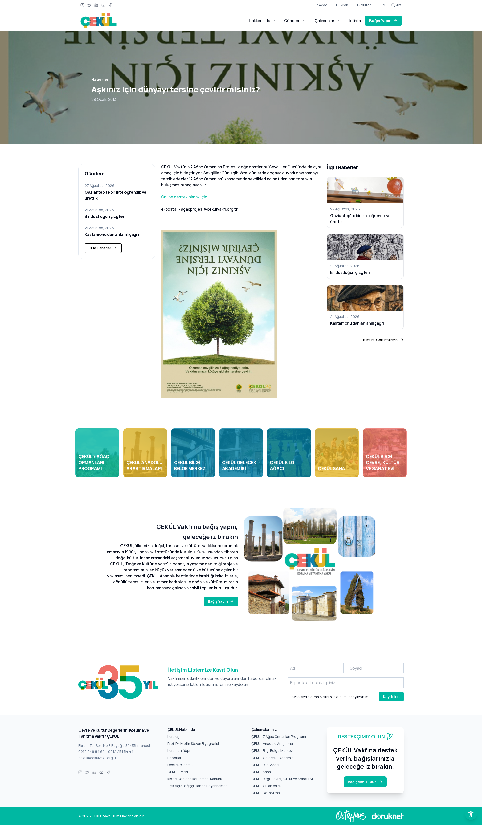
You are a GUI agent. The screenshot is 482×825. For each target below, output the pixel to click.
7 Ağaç (321, 5)
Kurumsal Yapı (178, 750)
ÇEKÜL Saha (261, 771)
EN (383, 5)
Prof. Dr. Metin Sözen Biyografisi (193, 743)
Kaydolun (391, 696)
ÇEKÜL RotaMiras (265, 792)
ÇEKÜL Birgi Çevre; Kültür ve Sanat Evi (282, 778)
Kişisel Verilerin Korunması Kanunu (194, 778)
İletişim (354, 20)
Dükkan (342, 5)
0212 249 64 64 (91, 751)
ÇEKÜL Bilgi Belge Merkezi (272, 750)
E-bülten (364, 5)
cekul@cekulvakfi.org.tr (97, 757)
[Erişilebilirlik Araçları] (471, 814)
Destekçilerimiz (180, 764)
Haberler (100, 79)
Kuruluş (173, 736)
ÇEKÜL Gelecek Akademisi (272, 757)
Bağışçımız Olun (362, 781)
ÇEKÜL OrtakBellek (266, 785)
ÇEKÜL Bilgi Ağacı (265, 764)
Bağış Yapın (380, 20)
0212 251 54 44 (120, 751)
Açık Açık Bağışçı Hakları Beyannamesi (197, 785)
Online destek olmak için (184, 197)
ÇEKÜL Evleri (177, 771)
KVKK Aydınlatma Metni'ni (312, 696)
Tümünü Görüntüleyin (380, 339)
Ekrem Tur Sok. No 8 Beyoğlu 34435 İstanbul (114, 745)
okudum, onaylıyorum (329, 696)
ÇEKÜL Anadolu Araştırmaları (274, 743)
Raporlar (174, 757)
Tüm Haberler (100, 248)
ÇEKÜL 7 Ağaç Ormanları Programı (278, 736)
